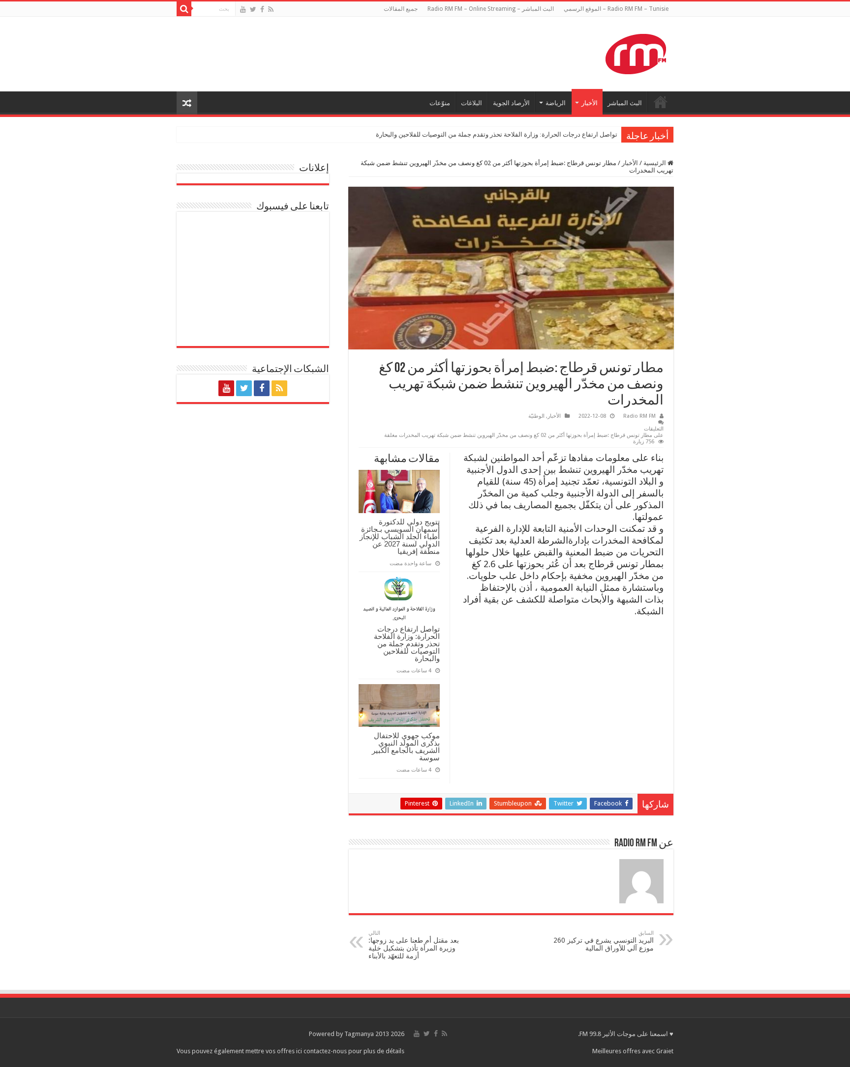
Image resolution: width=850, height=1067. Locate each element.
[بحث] (184, 8)
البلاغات (471, 103)
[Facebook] (262, 9)
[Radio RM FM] (636, 52)
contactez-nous (326, 1051)
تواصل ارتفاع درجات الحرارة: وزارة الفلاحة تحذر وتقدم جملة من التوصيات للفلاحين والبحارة (496, 134)
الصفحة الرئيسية (660, 101)
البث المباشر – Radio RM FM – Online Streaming (490, 8)
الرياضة (556, 103)
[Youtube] (243, 9)
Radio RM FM (639, 416)
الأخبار (589, 103)
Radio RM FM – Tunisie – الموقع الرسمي (616, 8)
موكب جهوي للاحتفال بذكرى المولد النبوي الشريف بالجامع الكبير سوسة (406, 746)
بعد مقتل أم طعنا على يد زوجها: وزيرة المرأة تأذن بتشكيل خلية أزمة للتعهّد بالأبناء (413, 945)
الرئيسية (655, 163)
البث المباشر (624, 103)
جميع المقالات (401, 8)
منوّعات (439, 103)
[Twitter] (253, 9)
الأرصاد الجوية (511, 103)
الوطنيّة (536, 416)
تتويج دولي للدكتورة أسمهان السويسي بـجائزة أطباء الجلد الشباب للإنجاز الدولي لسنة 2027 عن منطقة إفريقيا (400, 536)
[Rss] (270, 9)
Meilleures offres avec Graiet (632, 1051)
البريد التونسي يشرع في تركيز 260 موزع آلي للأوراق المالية (603, 941)
